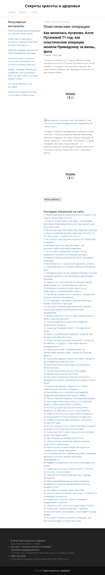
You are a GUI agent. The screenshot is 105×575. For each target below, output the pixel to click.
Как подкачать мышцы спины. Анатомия (65, 490)
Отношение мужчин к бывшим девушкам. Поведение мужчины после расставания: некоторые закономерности (70, 456)
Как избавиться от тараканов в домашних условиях (70, 263)
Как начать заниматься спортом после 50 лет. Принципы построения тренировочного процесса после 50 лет (70, 380)
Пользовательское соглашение (36, 546)
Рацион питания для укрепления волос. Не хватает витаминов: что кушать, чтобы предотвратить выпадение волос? (69, 343)
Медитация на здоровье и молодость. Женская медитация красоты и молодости (23, 42)
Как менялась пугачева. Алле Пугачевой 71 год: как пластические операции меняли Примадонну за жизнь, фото (69, 42)
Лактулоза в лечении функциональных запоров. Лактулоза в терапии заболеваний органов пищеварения (67, 309)
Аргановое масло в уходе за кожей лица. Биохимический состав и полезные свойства (21, 61)
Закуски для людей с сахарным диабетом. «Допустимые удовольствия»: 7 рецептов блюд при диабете (68, 352)
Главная (12, 12)
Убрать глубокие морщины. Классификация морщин (71, 398)
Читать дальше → (52, 199)
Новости (23, 12)
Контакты (15, 546)
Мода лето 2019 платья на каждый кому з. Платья (70, 505)
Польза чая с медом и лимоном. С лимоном (67, 508)
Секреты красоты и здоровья (52, 5)
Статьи (33, 12)
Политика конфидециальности (25, 549)
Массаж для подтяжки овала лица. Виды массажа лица (71, 230)
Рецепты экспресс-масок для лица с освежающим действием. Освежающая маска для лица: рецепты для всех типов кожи (69, 224)
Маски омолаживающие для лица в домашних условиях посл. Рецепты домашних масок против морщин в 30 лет (67, 484)
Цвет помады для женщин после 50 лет (65, 438)
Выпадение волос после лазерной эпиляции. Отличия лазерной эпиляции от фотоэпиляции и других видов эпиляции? (70, 276)
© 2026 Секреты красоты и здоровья (28, 540)
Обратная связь (18, 556)
